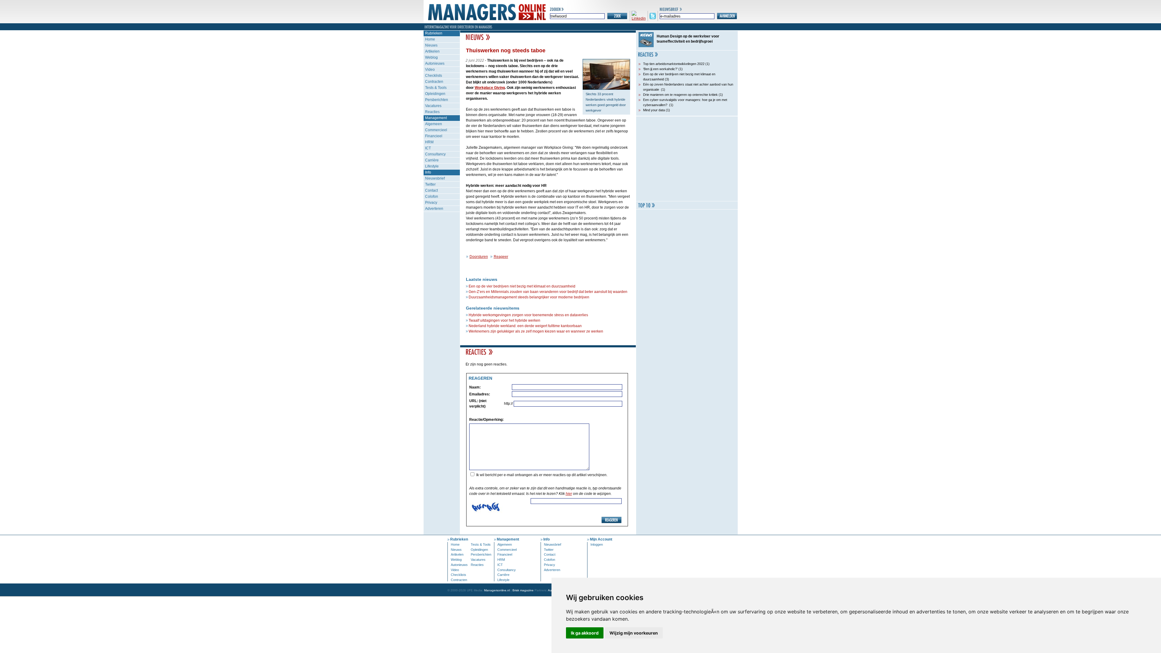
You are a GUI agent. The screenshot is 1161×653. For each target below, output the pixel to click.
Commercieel (436, 130)
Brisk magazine (523, 590)
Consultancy (435, 154)
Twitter (430, 184)
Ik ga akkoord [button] (585, 632)
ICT (428, 148)
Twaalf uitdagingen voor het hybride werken (504, 320)
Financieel (433, 136)
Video (430, 69)
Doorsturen (479, 257)
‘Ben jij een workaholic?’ (660, 69)
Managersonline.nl (497, 590)
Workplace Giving (490, 88)
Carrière (432, 160)
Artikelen (432, 51)
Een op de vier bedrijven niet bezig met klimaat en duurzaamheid (522, 286)
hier (569, 494)
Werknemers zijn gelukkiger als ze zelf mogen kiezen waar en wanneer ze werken (536, 331)
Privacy (431, 202)
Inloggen (596, 544)
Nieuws (431, 45)
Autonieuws (434, 63)
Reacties (432, 112)
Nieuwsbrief (435, 178)
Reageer (501, 257)
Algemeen (433, 124)
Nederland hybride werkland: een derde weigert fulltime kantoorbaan (525, 326)
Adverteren (434, 208)
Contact (431, 190)
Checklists (433, 75)
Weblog (431, 57)
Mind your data (654, 110)
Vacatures (433, 106)
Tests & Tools (436, 88)
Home (430, 39)
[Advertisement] (687, 158)
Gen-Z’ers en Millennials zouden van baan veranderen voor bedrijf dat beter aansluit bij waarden (548, 292)
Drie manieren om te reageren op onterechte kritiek (680, 94)
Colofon (431, 196)
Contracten (434, 82)
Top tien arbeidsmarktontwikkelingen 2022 (673, 64)
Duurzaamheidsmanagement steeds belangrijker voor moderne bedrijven (529, 297)
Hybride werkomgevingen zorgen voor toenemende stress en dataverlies (528, 315)
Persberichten (436, 100)
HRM (429, 142)
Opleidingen (435, 94)
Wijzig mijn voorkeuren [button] (634, 632)
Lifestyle (432, 166)
